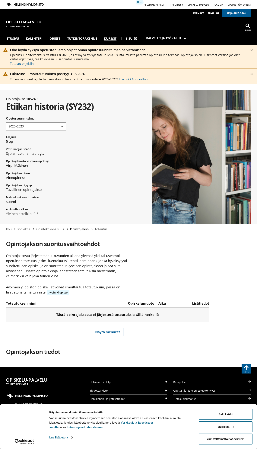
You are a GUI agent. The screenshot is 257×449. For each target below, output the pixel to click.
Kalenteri (34, 39)
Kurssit (110, 39)
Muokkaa (223, 426)
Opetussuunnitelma (20, 118)
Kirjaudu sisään (236, 13)
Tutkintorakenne (82, 39)
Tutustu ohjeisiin (22, 64)
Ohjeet (54, 39)
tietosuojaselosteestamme (85, 427)
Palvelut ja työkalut (163, 38)
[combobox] (36, 126)
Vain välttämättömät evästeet (225, 439)
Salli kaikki (226, 414)
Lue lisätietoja (58, 437)
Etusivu (13, 39)
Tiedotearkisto (99, 390)
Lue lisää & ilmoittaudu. (135, 79)
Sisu (131, 39)
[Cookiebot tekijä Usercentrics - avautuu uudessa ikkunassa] (24, 441)
